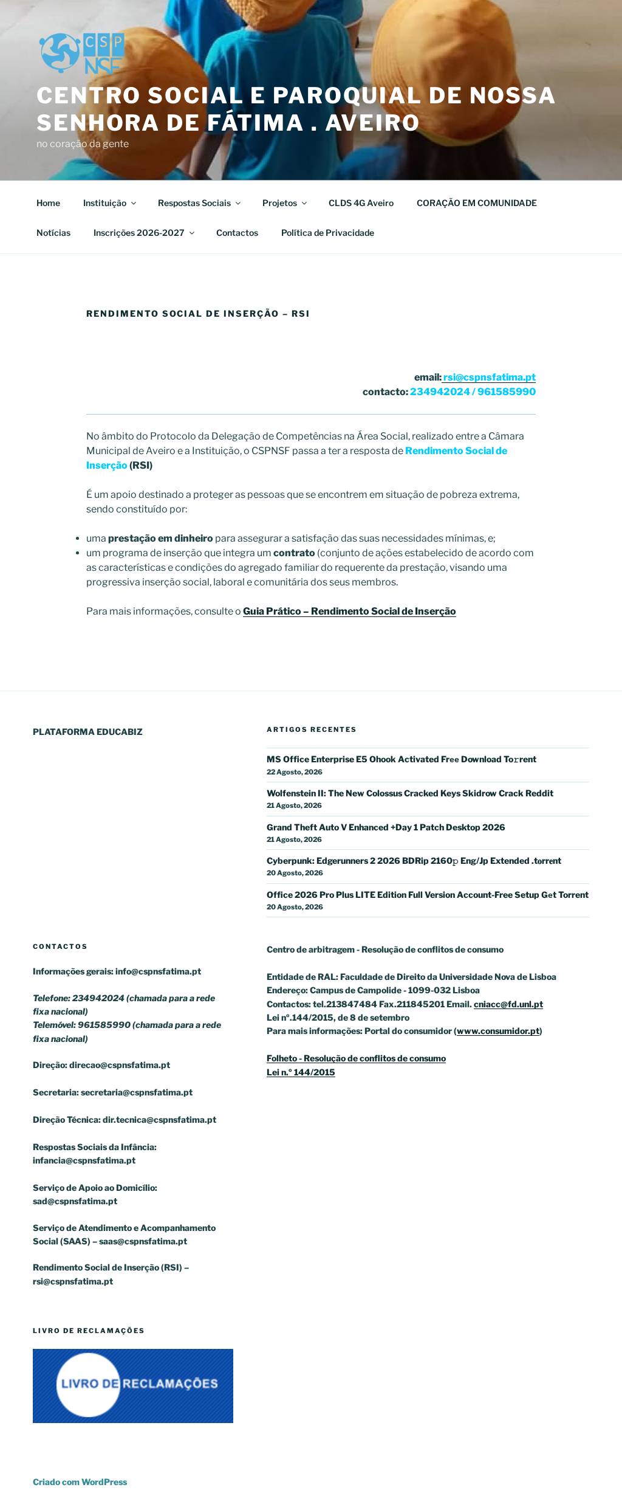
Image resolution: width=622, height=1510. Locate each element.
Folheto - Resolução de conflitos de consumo (356, 1058)
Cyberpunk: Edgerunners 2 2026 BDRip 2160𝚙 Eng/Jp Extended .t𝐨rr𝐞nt (414, 860)
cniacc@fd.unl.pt (508, 1004)
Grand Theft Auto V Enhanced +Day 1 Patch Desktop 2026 (386, 827)
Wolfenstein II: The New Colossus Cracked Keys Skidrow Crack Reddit (410, 793)
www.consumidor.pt (498, 1031)
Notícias (53, 232)
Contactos (237, 232)
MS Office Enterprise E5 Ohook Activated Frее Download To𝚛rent (401, 759)
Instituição (104, 203)
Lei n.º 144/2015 (301, 1072)
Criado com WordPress (80, 1482)
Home (48, 203)
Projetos (279, 203)
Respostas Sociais (194, 203)
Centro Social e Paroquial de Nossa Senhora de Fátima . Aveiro (296, 109)
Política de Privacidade (327, 232)
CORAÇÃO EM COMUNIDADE (477, 203)
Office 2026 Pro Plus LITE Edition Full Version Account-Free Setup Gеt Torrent (428, 894)
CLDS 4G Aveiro (361, 203)
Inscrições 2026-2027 (139, 232)
